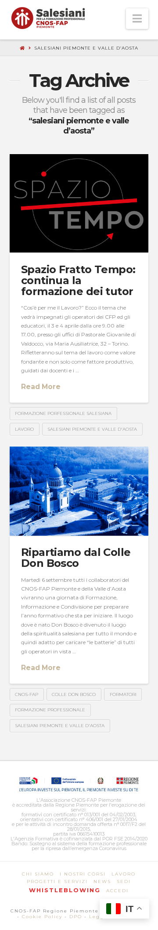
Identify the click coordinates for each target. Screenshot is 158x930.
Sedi (124, 881)
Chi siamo (38, 874)
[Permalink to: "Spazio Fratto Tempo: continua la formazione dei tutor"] (79, 203)
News (102, 881)
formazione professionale (50, 710)
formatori (123, 694)
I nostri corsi (83, 874)
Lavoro (123, 874)
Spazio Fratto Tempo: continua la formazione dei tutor (78, 280)
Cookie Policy (42, 916)
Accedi (117, 891)
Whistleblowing (65, 890)
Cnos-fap (26, 694)
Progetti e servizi (57, 881)
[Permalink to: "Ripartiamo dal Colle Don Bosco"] (79, 491)
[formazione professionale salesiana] (48, 18)
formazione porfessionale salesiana (63, 413)
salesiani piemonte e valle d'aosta (92, 429)
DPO (75, 916)
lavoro (24, 429)
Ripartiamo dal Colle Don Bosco (76, 558)
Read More (41, 386)
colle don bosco (74, 694)
